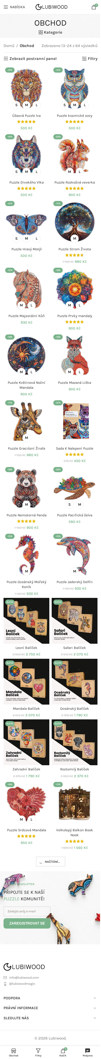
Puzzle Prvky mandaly (74, 316)
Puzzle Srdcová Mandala (26, 830)
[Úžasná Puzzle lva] (26, 89)
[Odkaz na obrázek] (30, 966)
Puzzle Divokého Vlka (26, 182)
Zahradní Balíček (26, 769)
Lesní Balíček (26, 648)
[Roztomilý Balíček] (74, 742)
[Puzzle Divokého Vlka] (26, 155)
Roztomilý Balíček (74, 769)
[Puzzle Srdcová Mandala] (26, 803)
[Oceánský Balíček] (74, 682)
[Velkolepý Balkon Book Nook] (74, 803)
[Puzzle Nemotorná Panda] (26, 488)
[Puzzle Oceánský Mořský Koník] (26, 555)
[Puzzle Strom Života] (74, 222)
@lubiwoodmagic (22, 984)
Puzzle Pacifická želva (74, 515)
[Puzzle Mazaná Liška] (74, 356)
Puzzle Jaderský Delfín (75, 582)
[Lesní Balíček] (26, 621)
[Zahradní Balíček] (26, 742)
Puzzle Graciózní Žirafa (26, 448)
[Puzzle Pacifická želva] (74, 488)
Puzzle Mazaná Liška (74, 382)
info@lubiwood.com (24, 978)
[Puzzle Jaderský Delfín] (74, 555)
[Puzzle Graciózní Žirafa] (26, 421)
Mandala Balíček (26, 708)
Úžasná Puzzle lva (26, 116)
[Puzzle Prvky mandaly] (74, 289)
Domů (9, 45)
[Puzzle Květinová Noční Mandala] (26, 356)
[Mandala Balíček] (26, 682)
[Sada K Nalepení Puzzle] (74, 421)
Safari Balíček (74, 648)
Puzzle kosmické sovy (74, 116)
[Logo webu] (52, 6)
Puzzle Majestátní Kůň (26, 316)
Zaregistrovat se (27, 923)
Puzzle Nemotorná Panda (27, 515)
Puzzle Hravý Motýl (27, 249)
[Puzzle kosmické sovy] (74, 89)
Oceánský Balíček (74, 708)
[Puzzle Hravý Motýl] (26, 222)
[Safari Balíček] (74, 621)
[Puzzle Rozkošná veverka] (74, 155)
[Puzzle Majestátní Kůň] (26, 289)
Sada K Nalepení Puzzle (74, 448)
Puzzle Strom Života (74, 249)
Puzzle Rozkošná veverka (74, 182)
